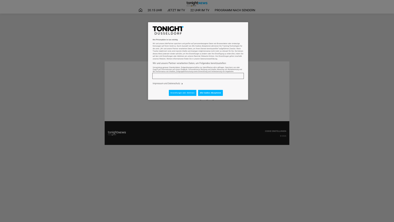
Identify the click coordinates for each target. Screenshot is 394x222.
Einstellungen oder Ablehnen (183, 93)
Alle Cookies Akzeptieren (210, 93)
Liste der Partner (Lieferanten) (166, 76)
